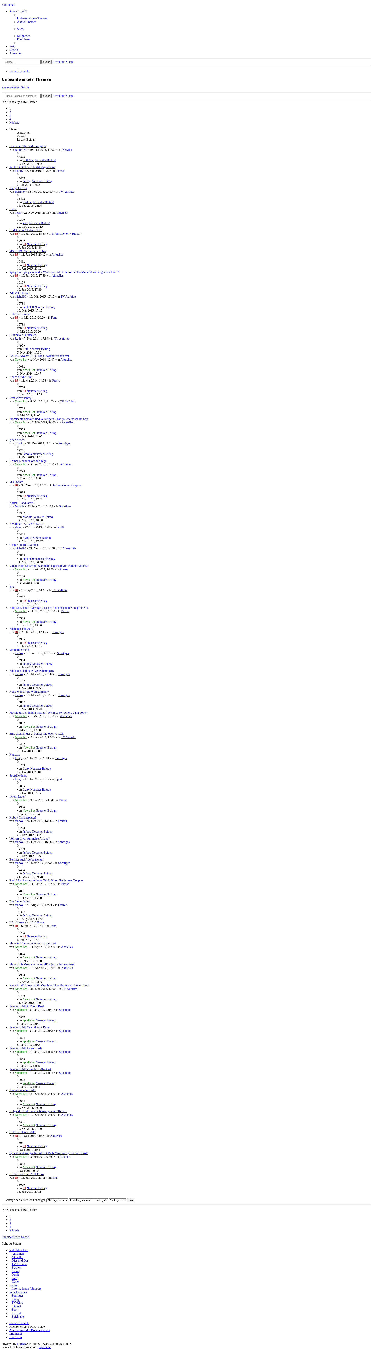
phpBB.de (44, 1347)
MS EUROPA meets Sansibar (27, 251)
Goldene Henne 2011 (22, 1132)
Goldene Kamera (19, 314)
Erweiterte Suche (62, 61)
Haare (13, 209)
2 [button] (10, 112)
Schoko (19, 443)
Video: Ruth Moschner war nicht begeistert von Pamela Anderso (48, 565)
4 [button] (10, 119)
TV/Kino (66, 149)
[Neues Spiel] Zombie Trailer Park (30, 1069)
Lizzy (18, 758)
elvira (18, 527)
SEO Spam (16, 481)
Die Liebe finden (19, 901)
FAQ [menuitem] (12, 46)
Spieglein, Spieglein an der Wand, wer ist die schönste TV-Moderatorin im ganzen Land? (64, 272)
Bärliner (20, 191)
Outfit (60, 527)
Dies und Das (20, 1260)
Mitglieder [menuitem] (23, 35)
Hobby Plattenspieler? (22, 817)
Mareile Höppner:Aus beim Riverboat (32, 943)
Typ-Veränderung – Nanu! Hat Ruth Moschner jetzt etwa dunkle (48, 1153)
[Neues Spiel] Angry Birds (25, 1048)
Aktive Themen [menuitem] (26, 22)
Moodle (19, 506)
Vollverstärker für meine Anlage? (29, 838)
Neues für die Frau (20, 377)
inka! (12, 586)
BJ (16, 233)
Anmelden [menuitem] (15, 53)
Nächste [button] (14, 122)
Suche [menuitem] (21, 28)
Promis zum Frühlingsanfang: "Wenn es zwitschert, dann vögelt (48, 712)
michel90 (20, 296)
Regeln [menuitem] (13, 49)
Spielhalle (65, 1009)
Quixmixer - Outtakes (22, 335)
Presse (56, 380)
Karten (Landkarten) (21, 502)
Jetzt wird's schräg (20, 398)
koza (18, 212)
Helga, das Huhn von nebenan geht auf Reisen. (38, 1111)
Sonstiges (64, 443)
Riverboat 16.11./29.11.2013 (26, 523)
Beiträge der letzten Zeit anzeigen (25, 1200)
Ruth (18, 338)
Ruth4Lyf (21, 149)
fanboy (19, 170)
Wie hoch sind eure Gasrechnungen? (31, 670)
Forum (13, 1285)
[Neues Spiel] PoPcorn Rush (26, 1006)
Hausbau (14, 754)
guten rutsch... (18, 440)
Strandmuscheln (19, 649)
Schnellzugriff (18, 11)
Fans (54, 317)
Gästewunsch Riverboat (24, 544)
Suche (46, 61)
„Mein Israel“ (17, 796)
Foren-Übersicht (19, 71)
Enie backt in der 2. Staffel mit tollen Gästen (36, 733)
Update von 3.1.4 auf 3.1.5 (25, 230)
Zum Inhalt (8, 4)
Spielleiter (21, 1009)
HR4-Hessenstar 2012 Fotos (26, 922)
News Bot (21, 359)
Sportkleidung (18, 775)
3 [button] (10, 115)
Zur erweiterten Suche (15, 87)
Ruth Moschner (18, 1250)
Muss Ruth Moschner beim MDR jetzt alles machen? (41, 964)
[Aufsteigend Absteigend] (117, 1200)
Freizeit (60, 170)
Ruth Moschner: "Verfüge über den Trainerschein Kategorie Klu (48, 607)
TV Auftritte (66, 191)
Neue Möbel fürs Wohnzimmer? (29, 691)
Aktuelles (57, 254)
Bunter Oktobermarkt (22, 1090)
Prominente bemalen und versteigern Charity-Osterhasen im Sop (48, 419)
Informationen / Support (66, 233)
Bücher (16, 1267)
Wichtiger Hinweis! (21, 628)
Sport (58, 779)
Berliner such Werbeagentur (26, 859)
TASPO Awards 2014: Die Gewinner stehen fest (39, 356)
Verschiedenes (18, 1292)
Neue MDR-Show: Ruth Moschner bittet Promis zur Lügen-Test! (49, 985)
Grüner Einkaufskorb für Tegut (28, 461)
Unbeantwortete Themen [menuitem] (32, 18)
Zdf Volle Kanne (19, 293)
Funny (16, 1299)
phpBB (21, 1343)
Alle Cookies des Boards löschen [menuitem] (29, 1330)
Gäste (15, 1281)
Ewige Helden (18, 188)
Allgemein (61, 212)
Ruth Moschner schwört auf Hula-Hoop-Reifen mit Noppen (46, 880)
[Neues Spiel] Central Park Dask (29, 1027)
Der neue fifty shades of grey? (27, 146)
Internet (16, 1306)
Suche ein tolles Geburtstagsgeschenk (32, 167)
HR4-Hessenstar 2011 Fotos (26, 1174)
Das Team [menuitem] (23, 39)
